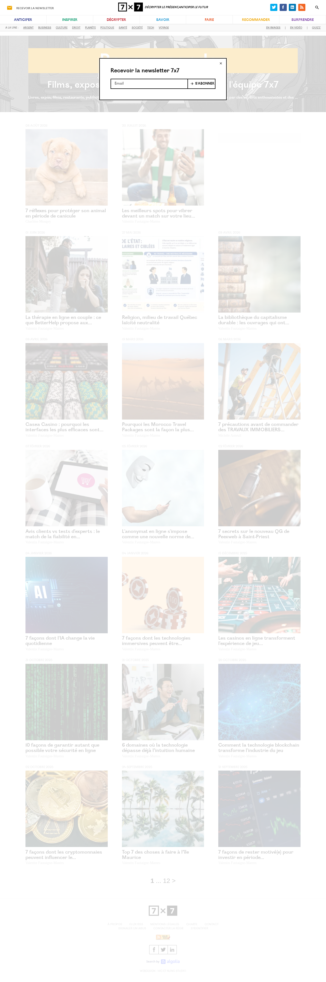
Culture (61, 28)
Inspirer (69, 20)
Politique (107, 28)
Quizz (316, 28)
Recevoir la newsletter (35, 8)
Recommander (256, 20)
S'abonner (204, 83)
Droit (76, 28)
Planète (90, 28)
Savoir (162, 20)
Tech (150, 28)
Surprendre (302, 20)
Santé (123, 28)
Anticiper (23, 20)
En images (273, 28)
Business (44, 28)
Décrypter (116, 20)
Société (137, 28)
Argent (28, 28)
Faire (209, 20)
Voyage (164, 28)
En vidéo (296, 28)
